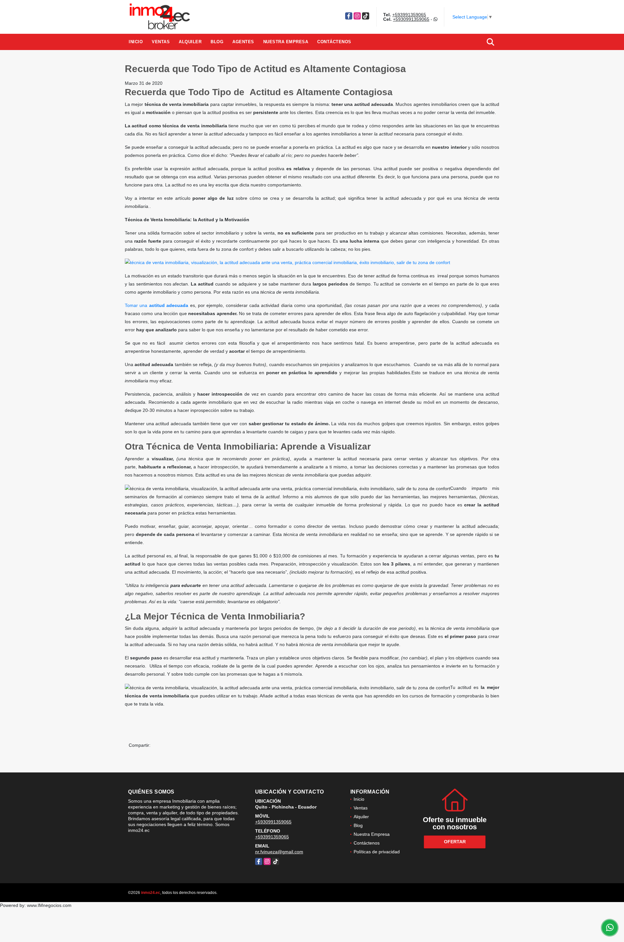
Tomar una (157, 305)
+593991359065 (409, 14)
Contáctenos (334, 41)
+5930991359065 (411, 19)
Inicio (136, 41)
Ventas (161, 41)
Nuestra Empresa (285, 41)
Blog (217, 41)
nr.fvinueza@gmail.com (279, 851)
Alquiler (190, 41)
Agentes (243, 41)
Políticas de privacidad (377, 851)
